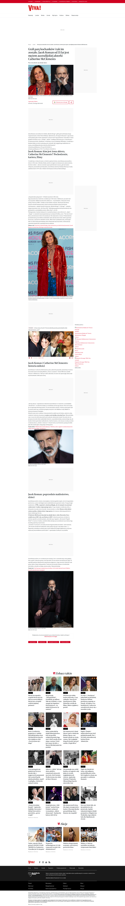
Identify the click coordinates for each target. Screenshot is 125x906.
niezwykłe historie (53, 642)
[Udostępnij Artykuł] (71, 102)
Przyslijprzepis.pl (67, 888)
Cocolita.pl (30, 888)
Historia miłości (65, 642)
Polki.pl (64, 883)
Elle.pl (81, 883)
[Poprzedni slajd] (29, 834)
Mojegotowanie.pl (50, 886)
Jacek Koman (33, 642)
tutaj (41, 904)
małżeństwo (42, 642)
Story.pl (82, 888)
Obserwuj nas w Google (61, 102)
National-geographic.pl (51, 888)
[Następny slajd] (96, 834)
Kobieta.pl (65, 886)
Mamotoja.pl (48, 883)
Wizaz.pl (82, 886)
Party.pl (30, 883)
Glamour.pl (30, 886)
